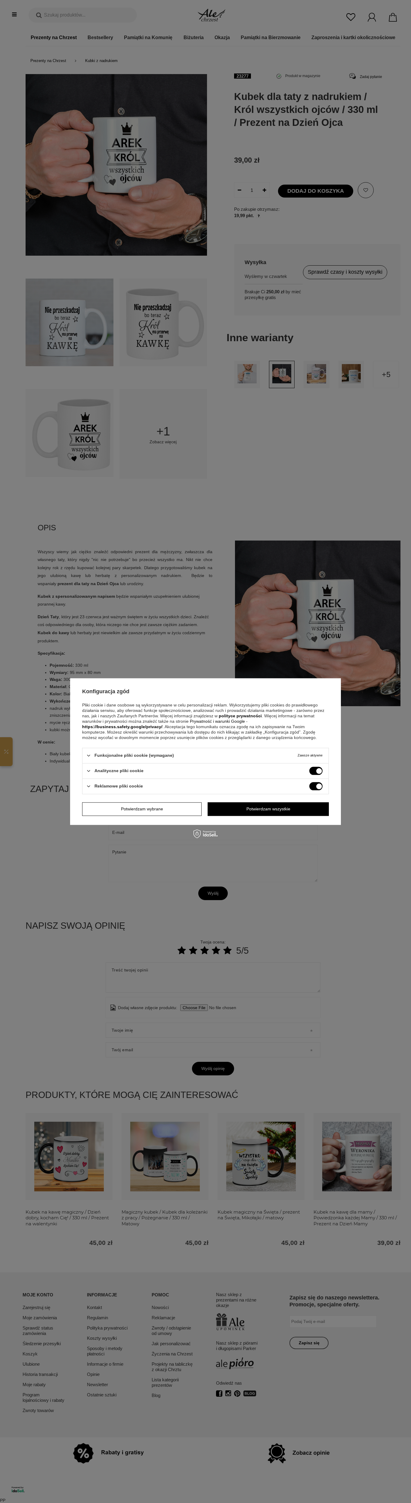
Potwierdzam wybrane (142, 808)
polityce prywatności (240, 715)
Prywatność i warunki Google (218, 721)
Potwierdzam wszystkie (268, 808)
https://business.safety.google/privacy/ (122, 726)
